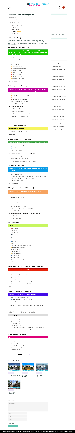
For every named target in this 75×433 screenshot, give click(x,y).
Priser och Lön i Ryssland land (58, 99)
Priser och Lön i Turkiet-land (58, 76)
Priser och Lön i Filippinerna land (59, 96)
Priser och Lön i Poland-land (58, 116)
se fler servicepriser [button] (14, 183)
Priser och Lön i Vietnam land (58, 119)
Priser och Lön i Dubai (56, 66)
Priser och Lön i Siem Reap (14, 375)
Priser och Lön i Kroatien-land (58, 69)
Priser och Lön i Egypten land (58, 79)
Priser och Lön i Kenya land (58, 123)
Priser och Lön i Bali (56, 103)
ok (64, 431)
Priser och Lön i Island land (57, 106)
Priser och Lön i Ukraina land (58, 82)
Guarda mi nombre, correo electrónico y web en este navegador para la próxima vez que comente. (27, 422)
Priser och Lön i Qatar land (57, 129)
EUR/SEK (53, 59)
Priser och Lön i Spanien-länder (58, 86)
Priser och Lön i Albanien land (58, 89)
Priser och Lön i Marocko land (58, 126)
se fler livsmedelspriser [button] (15, 81)
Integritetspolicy (69, 431)
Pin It (29, 354)
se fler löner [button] (12, 134)
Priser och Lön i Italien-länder (58, 109)
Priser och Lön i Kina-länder (58, 113)
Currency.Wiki (64, 59)
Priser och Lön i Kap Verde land (58, 93)
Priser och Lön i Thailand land (58, 72)
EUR (59, 34)
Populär (59, 63)
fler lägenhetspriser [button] (14, 286)
